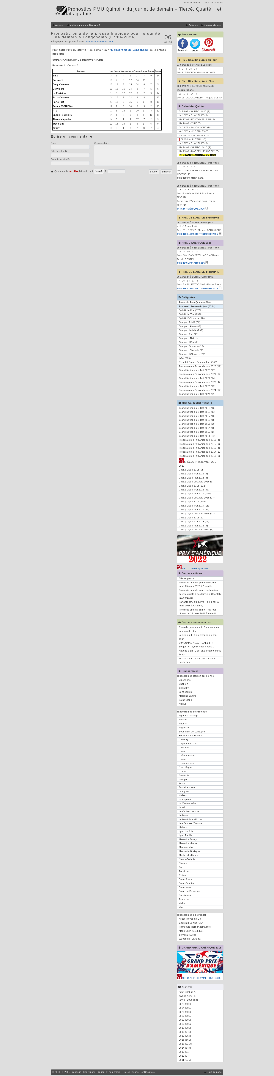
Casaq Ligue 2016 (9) (191, 469)
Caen (182, 751)
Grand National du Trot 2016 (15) (197, 420)
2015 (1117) (185, 1044)
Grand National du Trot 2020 (194, 370)
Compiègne (185, 767)
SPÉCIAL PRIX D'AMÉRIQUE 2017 (197, 464)
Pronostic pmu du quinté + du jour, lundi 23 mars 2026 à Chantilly (198, 584)
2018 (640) (185, 1032)
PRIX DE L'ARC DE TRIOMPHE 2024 (197, 288)
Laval (182, 807)
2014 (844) (185, 1048)
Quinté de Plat (187, 310)
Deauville (184, 775)
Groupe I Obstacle (189, 346)
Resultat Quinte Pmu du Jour (195, 362)
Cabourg (184, 739)
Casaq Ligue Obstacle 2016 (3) (196, 481)
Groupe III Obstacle (189, 354)
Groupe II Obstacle (189, 350)
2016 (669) (185, 1040)
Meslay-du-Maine (188, 855)
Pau (181, 867)
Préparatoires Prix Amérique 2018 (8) (199, 456)
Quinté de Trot (187, 314)
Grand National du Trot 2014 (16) (197, 428)
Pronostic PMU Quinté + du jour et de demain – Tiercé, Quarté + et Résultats (113, 1072)
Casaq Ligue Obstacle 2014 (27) (197, 513)
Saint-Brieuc (186, 879)
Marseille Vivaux (188, 843)
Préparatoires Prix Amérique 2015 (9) (199, 444)
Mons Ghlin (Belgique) (191, 931)
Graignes (184, 791)
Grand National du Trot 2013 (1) (196, 432)
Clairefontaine (187, 763)
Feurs (182, 783)
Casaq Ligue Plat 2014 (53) (194, 509)
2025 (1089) (186, 1004)
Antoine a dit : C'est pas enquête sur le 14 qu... (200, 652)
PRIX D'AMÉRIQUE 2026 (191, 208)
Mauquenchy (186, 847)
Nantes (183, 863)
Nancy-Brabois (187, 859)
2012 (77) (184, 1056)
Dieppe (183, 779)
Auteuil (183, 704)
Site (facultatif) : (59, 151)
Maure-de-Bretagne (190, 851)
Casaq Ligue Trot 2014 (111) (194, 505)
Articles (193, 25)
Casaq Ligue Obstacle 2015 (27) (197, 497)
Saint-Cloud (185, 700)
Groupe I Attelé (187, 322)
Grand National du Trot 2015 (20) (197, 424)
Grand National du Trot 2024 (194, 394)
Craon (182, 771)
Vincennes (185, 680)
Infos (181, 358)
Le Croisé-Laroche (189, 811)
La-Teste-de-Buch (189, 803)
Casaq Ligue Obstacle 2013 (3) (196, 529)
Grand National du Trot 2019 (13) (197, 408)
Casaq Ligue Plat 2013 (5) (193, 525)
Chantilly (184, 688)
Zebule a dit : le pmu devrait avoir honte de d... (197, 660)
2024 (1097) (186, 1008)
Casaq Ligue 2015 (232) (192, 485)
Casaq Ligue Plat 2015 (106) (195, 493)
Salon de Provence (189, 891)
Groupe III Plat (187, 342)
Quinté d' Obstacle (189, 318)
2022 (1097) (186, 1016)
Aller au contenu (213, 2)
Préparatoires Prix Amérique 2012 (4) (199, 440)
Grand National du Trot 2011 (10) (197, 436)
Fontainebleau (187, 787)
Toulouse (184, 899)
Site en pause (186, 578)
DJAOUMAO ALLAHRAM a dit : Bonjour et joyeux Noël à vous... (196, 645)
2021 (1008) (186, 1020)
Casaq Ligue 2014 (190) (192, 501)
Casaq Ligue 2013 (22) (191, 517)
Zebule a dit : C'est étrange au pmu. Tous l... (198, 637)
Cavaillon (184, 747)
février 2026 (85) (188, 996)
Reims (182, 875)
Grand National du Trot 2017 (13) (197, 416)
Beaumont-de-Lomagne (192, 731)
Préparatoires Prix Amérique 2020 (197, 366)
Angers (183, 723)
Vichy (182, 903)
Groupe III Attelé (188, 330)
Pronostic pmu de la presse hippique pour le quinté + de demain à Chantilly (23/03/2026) (200, 594)
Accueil (59, 25)
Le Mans (183, 815)
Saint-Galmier (186, 883)
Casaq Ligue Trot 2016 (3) (193, 473)
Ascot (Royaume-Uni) (191, 919)
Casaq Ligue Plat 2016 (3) (193, 477)
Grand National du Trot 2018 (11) (197, 412)
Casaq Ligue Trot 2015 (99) (194, 489)
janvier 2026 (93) (188, 1000)
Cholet (182, 759)
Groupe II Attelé (187, 326)
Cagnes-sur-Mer (188, 743)
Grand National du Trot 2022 (194, 378)
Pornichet (184, 871)
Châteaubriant (187, 755)
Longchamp (185, 692)
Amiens (183, 719)
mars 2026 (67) (187, 992)
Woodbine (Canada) (190, 938)
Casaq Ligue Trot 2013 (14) (194, 521)
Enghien (183, 684)
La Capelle (185, 799)
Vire (181, 907)
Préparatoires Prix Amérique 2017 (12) (200, 452)
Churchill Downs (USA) (191, 923)
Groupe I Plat (186, 334)
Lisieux (183, 827)
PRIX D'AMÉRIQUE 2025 (191, 263)
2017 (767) (185, 1036)
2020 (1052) (186, 1024)
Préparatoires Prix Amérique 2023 (197, 382)
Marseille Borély (188, 839)
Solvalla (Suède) (188, 935)
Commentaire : (102, 143)
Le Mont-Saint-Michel (190, 819)
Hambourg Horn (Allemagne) (195, 927)
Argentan (184, 727)
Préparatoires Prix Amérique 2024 (197, 390)
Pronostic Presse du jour (99, 41)
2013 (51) (184, 1052)
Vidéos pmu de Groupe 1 (85, 25)
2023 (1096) (186, 1012)
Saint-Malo (185, 887)
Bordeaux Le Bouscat (191, 735)
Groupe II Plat (186, 338)
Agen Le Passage (189, 715)
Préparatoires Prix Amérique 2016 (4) (199, 448)
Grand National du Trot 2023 (194, 386)
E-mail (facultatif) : (61, 159)
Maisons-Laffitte (187, 696)
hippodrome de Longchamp (130, 49)
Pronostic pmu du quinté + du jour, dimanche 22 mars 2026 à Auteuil (198, 611)
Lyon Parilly (185, 835)
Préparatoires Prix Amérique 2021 (197, 374)
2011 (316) (185, 1060)
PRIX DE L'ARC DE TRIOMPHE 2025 (197, 234)
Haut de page (214, 1072)
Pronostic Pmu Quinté (191, 302)
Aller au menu (191, 2)
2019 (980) (185, 1028)
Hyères (183, 795)
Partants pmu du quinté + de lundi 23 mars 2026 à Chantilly (199, 604)
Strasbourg (185, 895)
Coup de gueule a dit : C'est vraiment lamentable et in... (199, 629)
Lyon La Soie (186, 831)
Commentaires (212, 25)
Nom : (54, 143)
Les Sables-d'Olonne (190, 823)
